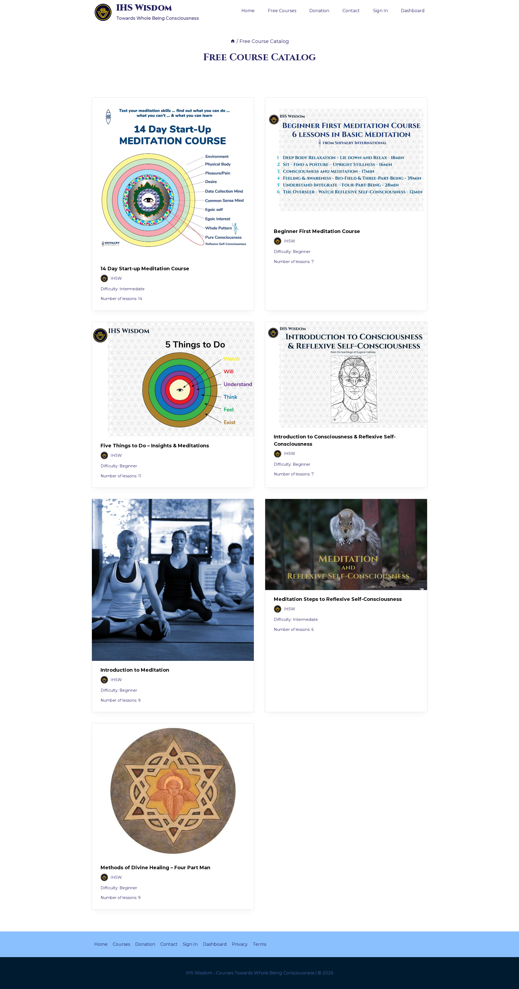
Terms (259, 944)
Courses (121, 944)
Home (248, 10)
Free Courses (282, 10)
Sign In (380, 10)
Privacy (240, 944)
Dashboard (413, 10)
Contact (351, 10)
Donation (319, 10)
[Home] (232, 41)
